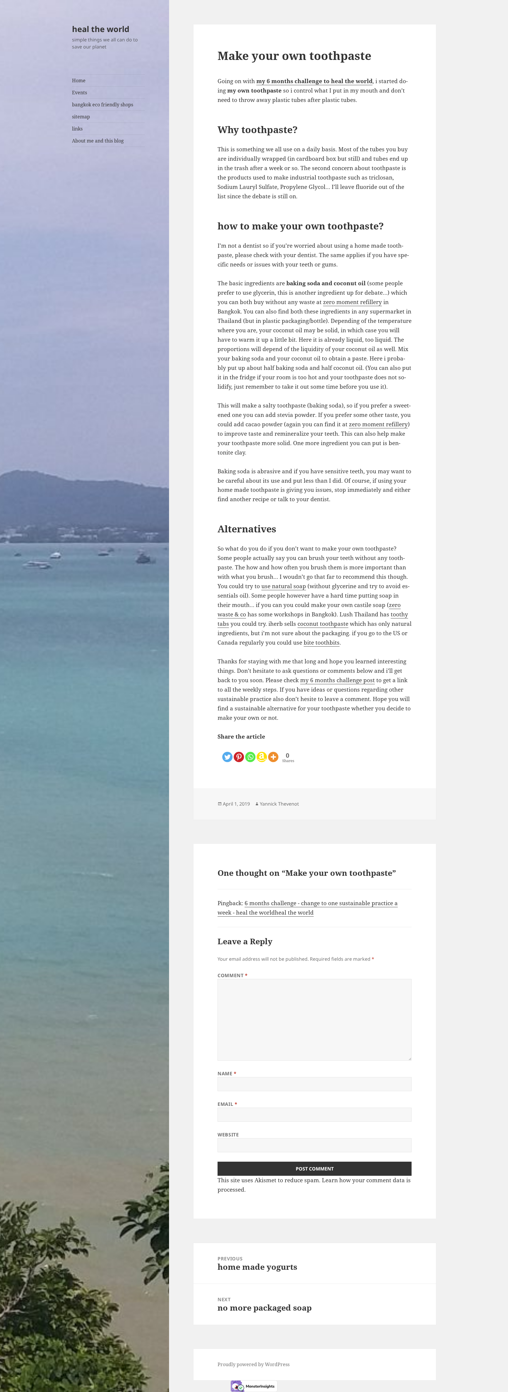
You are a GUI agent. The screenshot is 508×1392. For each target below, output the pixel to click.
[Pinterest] (239, 752)
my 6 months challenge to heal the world (314, 81)
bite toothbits (322, 642)
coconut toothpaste (323, 624)
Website (228, 1134)
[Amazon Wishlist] (262, 752)
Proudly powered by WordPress (254, 1364)
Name (227, 1073)
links (77, 128)
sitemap (81, 116)
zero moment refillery (352, 302)
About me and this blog (98, 140)
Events (79, 92)
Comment (233, 975)
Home (79, 80)
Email (227, 1104)
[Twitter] (227, 752)
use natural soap (283, 586)
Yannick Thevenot (279, 804)
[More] (273, 752)
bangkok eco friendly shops (102, 104)
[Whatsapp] (250, 752)
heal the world (100, 29)
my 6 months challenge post (337, 680)
